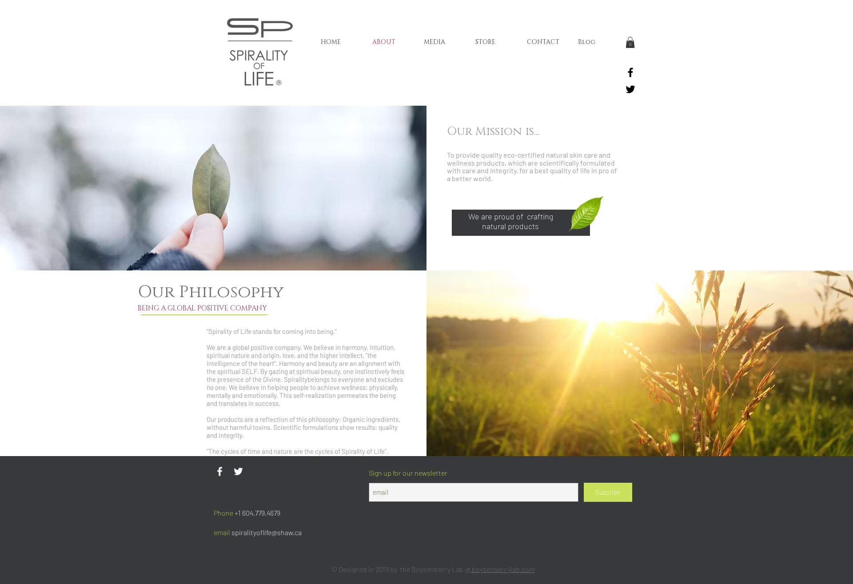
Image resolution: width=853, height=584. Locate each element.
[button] (630, 42)
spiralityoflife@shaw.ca (266, 532)
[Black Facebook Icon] (630, 72)
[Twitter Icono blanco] (238, 471)
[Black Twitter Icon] (630, 89)
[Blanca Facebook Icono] (220, 471)
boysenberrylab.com (502, 569)
